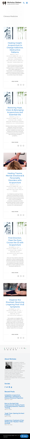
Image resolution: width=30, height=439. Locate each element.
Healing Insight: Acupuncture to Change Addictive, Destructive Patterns (15, 47)
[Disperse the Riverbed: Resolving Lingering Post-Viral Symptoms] (15, 289)
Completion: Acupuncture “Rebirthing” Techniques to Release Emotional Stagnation (14, 396)
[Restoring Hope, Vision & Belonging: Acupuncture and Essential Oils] (15, 97)
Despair (21, 121)
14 (13, 349)
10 (24, 348)
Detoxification (11, 253)
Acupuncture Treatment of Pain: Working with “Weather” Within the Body (14, 422)
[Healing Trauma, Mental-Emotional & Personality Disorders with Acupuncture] (15, 161)
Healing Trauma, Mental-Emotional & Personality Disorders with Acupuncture (15, 178)
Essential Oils (10, 123)
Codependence (17, 59)
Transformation (18, 62)
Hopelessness (19, 123)
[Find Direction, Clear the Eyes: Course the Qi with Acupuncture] (15, 228)
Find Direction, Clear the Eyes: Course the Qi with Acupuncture (15, 241)
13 (10, 349)
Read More (15, 81)
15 (16, 349)
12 (7, 349)
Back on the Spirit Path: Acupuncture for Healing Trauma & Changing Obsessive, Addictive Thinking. (15, 406)
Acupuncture (12, 57)
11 (4, 349)
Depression (15, 121)
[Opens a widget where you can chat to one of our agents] (24, 436)
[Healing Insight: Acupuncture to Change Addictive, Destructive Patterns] (15, 33)
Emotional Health (12, 60)
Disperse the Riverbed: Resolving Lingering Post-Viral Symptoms (15, 303)
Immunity (19, 315)
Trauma (15, 191)
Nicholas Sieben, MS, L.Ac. (14, 56)
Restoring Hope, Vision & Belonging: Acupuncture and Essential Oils (15, 111)
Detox (18, 251)
